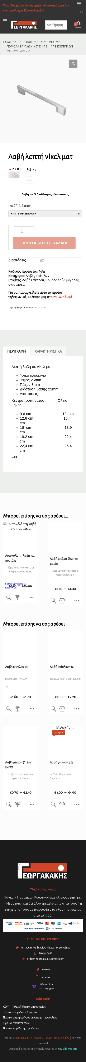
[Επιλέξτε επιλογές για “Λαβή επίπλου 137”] (32, 709)
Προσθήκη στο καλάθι (44, 243)
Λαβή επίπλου (33, 280)
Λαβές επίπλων (37, 276)
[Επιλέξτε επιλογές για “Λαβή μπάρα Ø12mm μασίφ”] (76, 601)
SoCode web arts (67, 1048)
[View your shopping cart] (78, 25)
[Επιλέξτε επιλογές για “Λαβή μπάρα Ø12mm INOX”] (32, 805)
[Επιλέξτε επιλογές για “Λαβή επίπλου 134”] (76, 709)
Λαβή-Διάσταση (21, 205)
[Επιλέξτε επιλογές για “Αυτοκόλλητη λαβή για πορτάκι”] (32, 598)
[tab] (16, 351)
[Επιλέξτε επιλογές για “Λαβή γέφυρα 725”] (76, 805)
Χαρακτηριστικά (48, 351)
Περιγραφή (16, 351)
